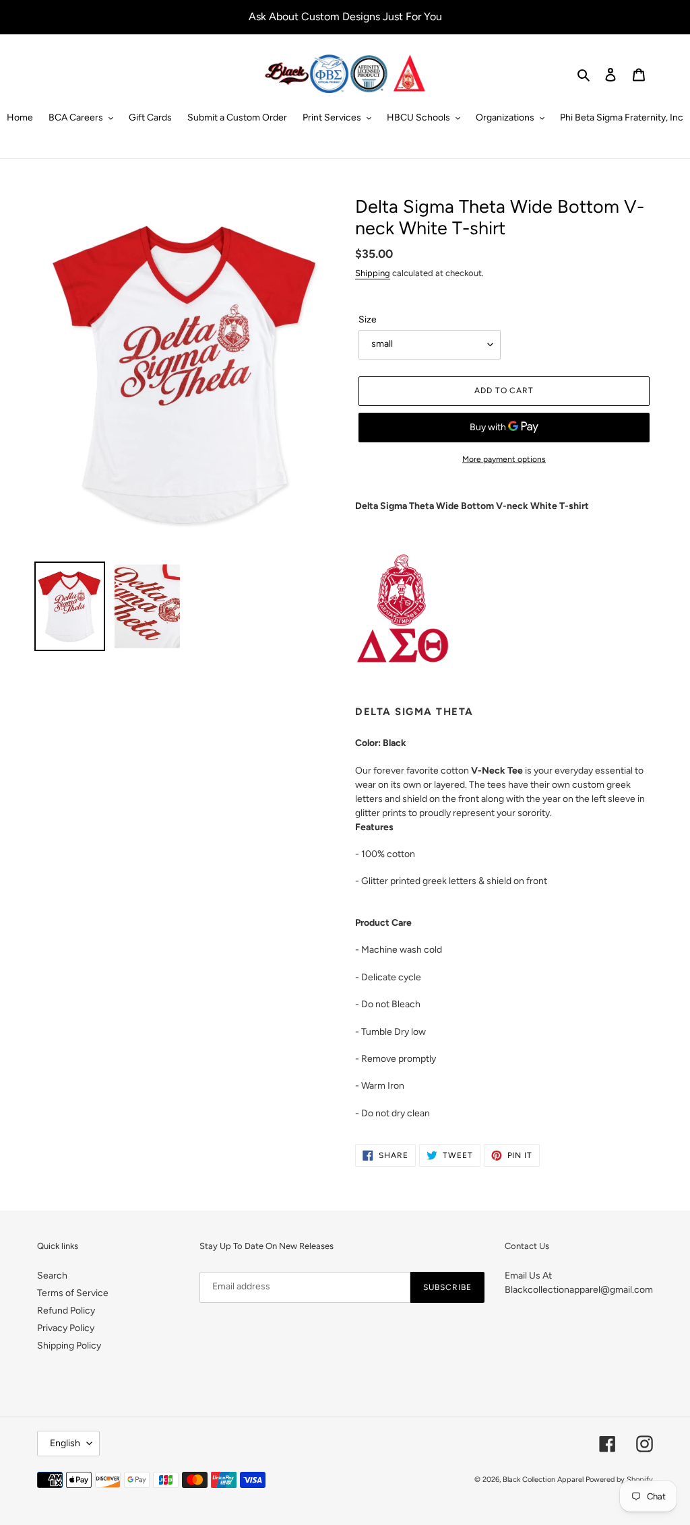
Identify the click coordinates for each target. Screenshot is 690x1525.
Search (52, 1275)
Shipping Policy (69, 1345)
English (65, 1443)
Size (367, 319)
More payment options (504, 459)
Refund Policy (66, 1310)
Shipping (372, 273)
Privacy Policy (65, 1328)
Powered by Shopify (619, 1479)
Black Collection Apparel (543, 1479)
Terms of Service (72, 1293)
